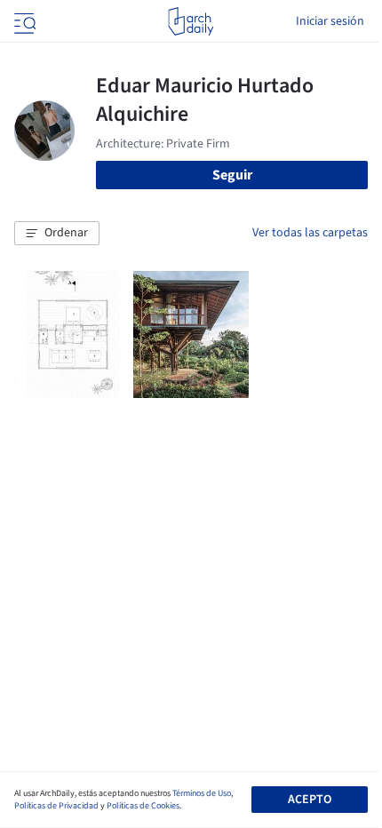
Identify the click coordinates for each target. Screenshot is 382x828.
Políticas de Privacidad (56, 806)
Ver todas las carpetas (310, 233)
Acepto (309, 799)
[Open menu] (23, 21)
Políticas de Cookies (143, 806)
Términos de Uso (201, 793)
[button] (56, 233)
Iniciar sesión (330, 21)
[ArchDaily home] (190, 21)
